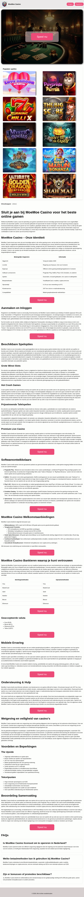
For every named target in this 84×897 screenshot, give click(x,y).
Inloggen (70, 4)
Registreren (79, 4)
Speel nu (42, 36)
